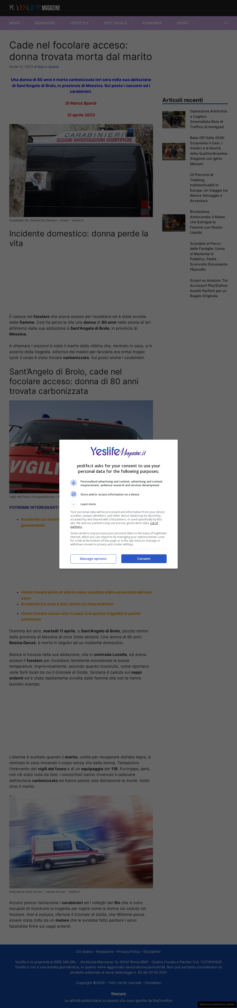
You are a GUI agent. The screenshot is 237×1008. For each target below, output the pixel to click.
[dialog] (118, 504)
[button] (118, 504)
